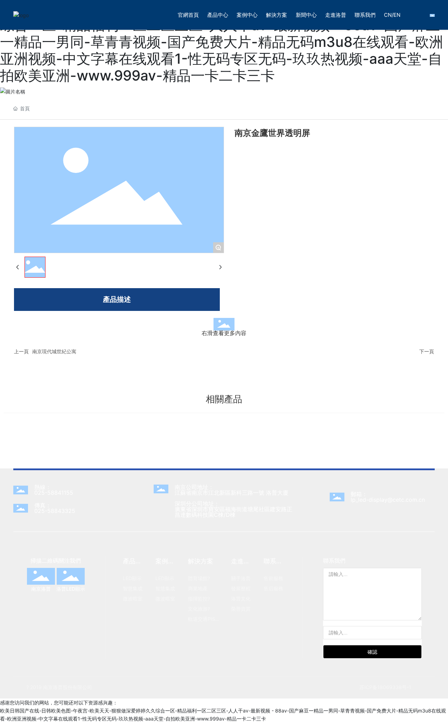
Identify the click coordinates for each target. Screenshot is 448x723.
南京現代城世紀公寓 (54, 351)
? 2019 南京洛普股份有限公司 (59, 687)
